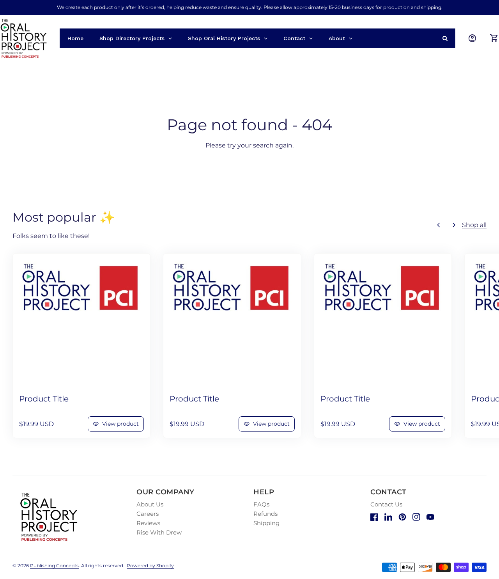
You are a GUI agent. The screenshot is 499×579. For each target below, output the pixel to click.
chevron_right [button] (454, 225)
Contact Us (386, 504)
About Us (149, 504)
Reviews (148, 523)
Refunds (265, 513)
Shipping (266, 523)
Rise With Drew (159, 532)
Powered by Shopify (150, 565)
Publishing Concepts (54, 565)
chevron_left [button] (438, 225)
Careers (147, 513)
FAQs (261, 504)
